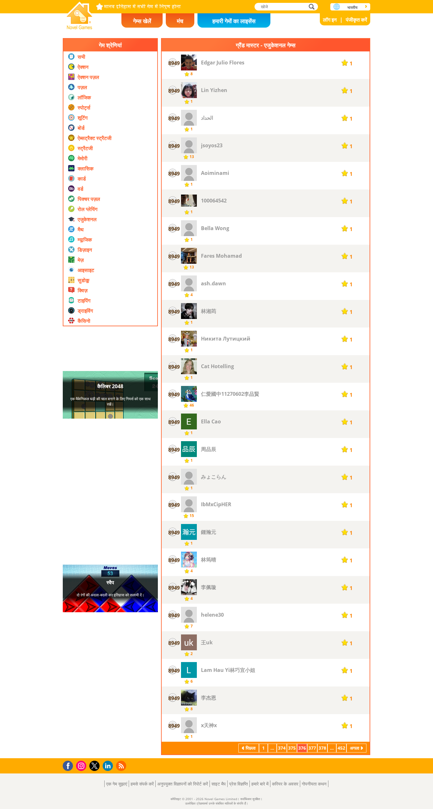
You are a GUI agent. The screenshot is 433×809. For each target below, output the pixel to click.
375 (292, 748)
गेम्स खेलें (142, 21)
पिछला (250, 748)
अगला (354, 748)
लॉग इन (330, 19)
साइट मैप (218, 784)
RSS (122, 765)
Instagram (82, 765)
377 (312, 748)
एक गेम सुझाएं (116, 784)
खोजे (312, 6)
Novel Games (79, 13)
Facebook (69, 765)
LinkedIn (109, 766)
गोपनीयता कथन (314, 784)
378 (322, 748)
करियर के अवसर (285, 784)
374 (282, 748)
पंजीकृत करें (356, 19)
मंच (180, 21)
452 (341, 748)
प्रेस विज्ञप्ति (238, 784)
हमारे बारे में (259, 784)
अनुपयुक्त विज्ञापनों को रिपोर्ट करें (182, 784)
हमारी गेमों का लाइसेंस (233, 21)
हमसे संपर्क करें (142, 784)
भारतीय (352, 7)
